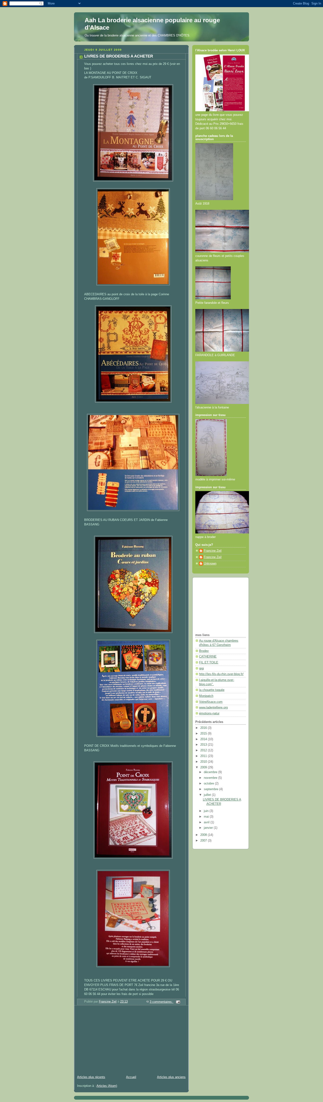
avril (207, 822)
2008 (204, 835)
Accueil (131, 1077)
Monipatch (206, 696)
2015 (204, 733)
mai (207, 816)
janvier (209, 827)
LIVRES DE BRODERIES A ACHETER (118, 56)
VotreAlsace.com (211, 701)
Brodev (204, 651)
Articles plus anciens (171, 1077)
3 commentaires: (162, 1001)
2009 (204, 767)
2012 (204, 750)
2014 (204, 739)
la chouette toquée (211, 690)
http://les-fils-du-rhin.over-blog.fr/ (221, 674)
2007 (204, 840)
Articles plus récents (91, 1077)
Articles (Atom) (106, 1086)
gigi (201, 668)
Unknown (210, 563)
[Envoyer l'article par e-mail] (178, 1001)
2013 (204, 744)
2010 (204, 761)
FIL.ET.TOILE (208, 662)
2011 (204, 756)
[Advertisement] (109, 1041)
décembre (211, 772)
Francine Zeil (213, 550)
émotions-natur (209, 713)
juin (207, 811)
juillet (208, 795)
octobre (209, 783)
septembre (211, 789)
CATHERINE (208, 656)
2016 (204, 728)
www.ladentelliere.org (213, 707)
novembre (211, 777)
